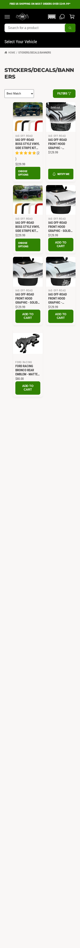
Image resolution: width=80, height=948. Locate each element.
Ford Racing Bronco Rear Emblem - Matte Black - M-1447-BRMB (26, 370)
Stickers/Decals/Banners (34, 52)
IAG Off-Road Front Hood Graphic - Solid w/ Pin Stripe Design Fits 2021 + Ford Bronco (27, 298)
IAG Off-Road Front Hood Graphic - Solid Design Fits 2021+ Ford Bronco (60, 227)
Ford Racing (23, 362)
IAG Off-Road (24, 135)
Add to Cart (60, 244)
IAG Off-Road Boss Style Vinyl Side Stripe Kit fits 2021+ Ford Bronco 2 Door (27, 227)
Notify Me (63, 174)
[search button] (70, 28)
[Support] (62, 16)
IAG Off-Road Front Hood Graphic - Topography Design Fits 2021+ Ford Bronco (60, 144)
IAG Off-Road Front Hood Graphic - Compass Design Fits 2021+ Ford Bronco (60, 298)
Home (11, 52)
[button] (7, 16)
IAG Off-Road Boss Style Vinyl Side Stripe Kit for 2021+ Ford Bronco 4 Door (27, 144)
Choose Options (23, 173)
